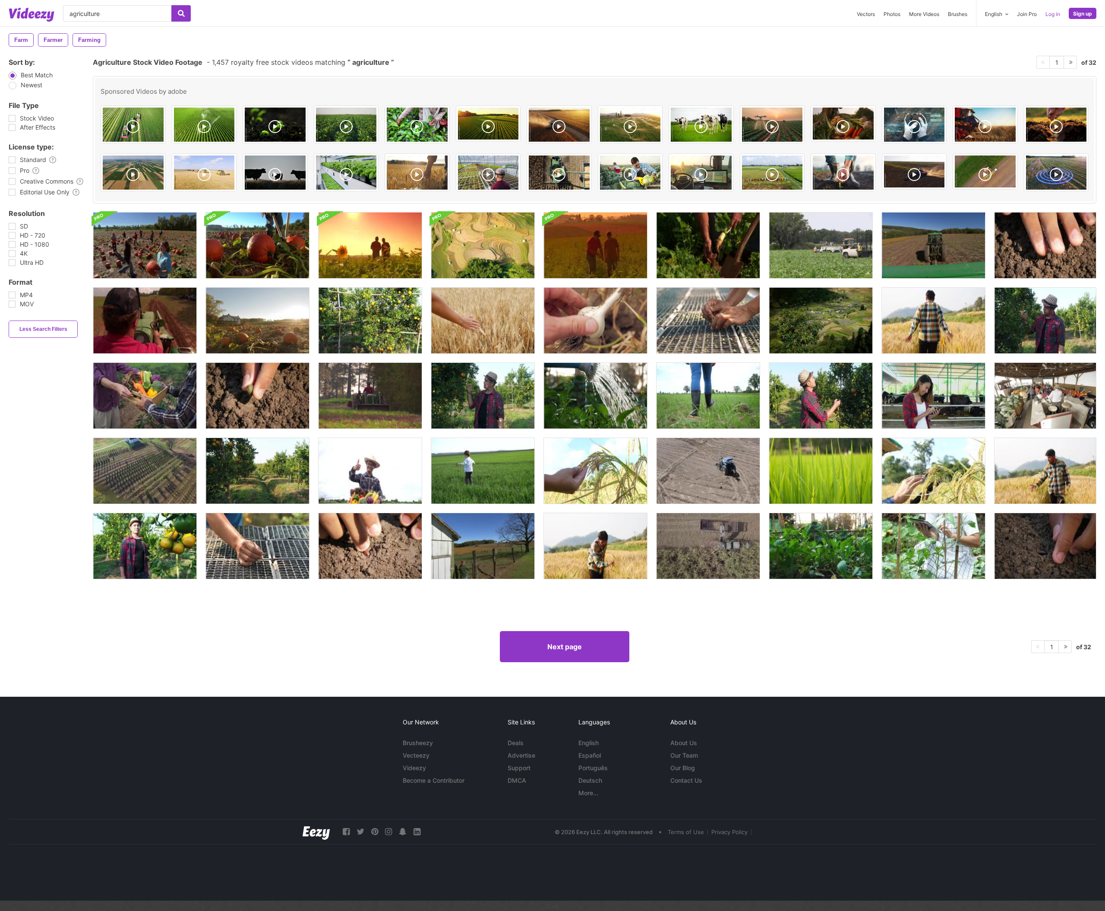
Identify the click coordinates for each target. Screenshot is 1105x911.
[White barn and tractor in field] (483, 546)
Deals (516, 742)
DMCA (517, 780)
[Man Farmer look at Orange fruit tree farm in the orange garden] (821, 395)
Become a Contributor (433, 780)
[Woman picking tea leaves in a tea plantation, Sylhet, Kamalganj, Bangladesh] (417, 124)
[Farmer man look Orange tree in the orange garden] (370, 320)
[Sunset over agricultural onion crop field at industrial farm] (488, 123)
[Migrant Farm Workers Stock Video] (821, 245)
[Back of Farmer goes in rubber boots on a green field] (708, 395)
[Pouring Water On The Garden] (595, 395)
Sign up (1082, 13)
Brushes (957, 14)
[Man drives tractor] (145, 320)
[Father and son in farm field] (595, 245)
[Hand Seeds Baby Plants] (708, 320)
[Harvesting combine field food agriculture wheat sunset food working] (559, 124)
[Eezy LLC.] (316, 832)
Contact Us (686, 780)
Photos (892, 14)
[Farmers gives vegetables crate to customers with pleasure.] (145, 395)
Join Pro (1027, 14)
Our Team (684, 755)
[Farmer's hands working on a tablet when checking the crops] (933, 471)
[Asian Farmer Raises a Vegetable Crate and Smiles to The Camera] (370, 471)
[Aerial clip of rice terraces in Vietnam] (483, 245)
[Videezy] (31, 15)
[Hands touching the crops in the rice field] (595, 471)
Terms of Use (686, 831)
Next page (564, 646)
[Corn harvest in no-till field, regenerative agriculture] (559, 172)
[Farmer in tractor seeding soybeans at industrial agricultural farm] (914, 171)
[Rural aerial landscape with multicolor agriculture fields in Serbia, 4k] (133, 172)
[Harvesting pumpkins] (145, 245)
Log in (1052, 14)
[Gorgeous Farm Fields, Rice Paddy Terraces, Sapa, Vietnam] (821, 320)
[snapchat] (403, 832)
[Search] (181, 13)
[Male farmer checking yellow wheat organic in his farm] (933, 320)
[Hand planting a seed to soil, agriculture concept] (1045, 245)
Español (589, 755)
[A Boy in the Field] (483, 471)
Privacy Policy (729, 831)
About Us (683, 742)
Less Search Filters (43, 329)
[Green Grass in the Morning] (821, 471)
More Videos (924, 14)
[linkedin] (417, 832)
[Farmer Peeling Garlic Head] (595, 320)
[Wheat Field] (483, 320)
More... (588, 793)
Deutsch (590, 780)
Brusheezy (418, 742)
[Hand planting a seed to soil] (257, 395)
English (588, 742)
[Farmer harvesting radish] (708, 245)
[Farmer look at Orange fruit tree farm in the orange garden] (257, 471)
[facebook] (346, 832)
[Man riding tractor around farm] (370, 395)
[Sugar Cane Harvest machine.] (708, 546)
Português (593, 767)
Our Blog (682, 767)
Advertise (521, 755)
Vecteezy (416, 755)
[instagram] (388, 832)
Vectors (866, 14)
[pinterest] (374, 832)
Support (519, 767)
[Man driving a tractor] (708, 471)
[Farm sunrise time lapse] (257, 320)
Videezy (414, 767)
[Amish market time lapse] (1045, 395)
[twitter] (360, 832)
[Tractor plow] (933, 245)
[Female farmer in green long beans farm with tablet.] (933, 546)
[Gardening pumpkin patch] (257, 245)
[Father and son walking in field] (370, 245)
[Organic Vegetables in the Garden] (821, 546)
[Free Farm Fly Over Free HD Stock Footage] (145, 471)
